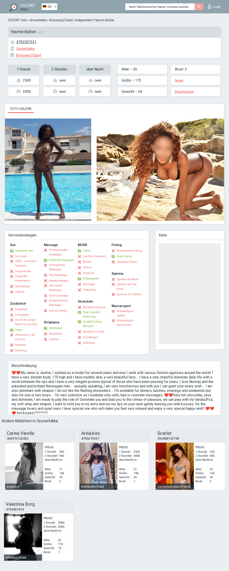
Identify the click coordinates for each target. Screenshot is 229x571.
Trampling (89, 289)
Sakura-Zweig (58, 310)
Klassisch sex (24, 250)
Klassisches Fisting (129, 250)
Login (217, 6)
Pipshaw (20, 344)
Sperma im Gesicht (129, 294)
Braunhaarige (184, 92)
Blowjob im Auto (93, 331)
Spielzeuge (22, 286)
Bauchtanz (56, 333)
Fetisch (20, 291)
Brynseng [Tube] (60, 20)
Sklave (87, 267)
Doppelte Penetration (22, 278)
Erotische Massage (61, 260)
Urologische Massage (57, 267)
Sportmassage (58, 295)
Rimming (21, 350)
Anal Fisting (124, 256)
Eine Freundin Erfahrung (91, 314)
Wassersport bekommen (125, 323)
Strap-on (88, 273)
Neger (179, 81)
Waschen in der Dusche (25, 337)
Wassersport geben (125, 313)
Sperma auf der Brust (127, 286)
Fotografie (22, 314)
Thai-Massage (58, 275)
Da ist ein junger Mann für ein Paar (26, 322)
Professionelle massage (58, 252)
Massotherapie (58, 280)
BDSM (87, 261)
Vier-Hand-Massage (56, 288)
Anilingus (89, 342)
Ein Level (20, 256)
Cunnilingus (90, 337)
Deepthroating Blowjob (92, 324)
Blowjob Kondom (94, 307)
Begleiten (21, 309)
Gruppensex (23, 271)
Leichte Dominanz (94, 256)
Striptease (55, 328)
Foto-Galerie (21, 108)
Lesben (54, 339)
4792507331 (26, 42)
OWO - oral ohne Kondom (25, 263)
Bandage (89, 284)
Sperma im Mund (128, 279)
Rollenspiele (91, 278)
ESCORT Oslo (17, 20)
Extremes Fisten (127, 261)
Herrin (87, 250)
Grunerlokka (38, 20)
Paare (18, 329)
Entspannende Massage (58, 303)
